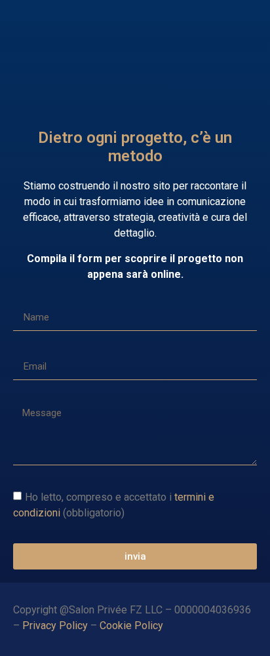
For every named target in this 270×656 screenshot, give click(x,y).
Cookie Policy (133, 625)
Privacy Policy (55, 625)
